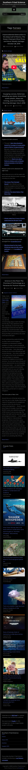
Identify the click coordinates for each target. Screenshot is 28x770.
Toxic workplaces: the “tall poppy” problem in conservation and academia (12, 490)
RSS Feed (14, 715)
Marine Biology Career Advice (11, 652)
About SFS (5, 740)
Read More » (5, 88)
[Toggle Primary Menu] (14, 9)
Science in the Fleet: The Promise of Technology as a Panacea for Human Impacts (14, 283)
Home (4, 736)
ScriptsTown (21, 768)
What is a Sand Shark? (9, 578)
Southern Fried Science (14, 2)
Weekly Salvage (8, 51)
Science (15, 292)
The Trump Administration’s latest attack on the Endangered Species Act (13, 559)
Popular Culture (8, 292)
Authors (4, 743)
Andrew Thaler (19, 46)
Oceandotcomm (16, 241)
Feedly (14, 721)
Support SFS (5, 746)
